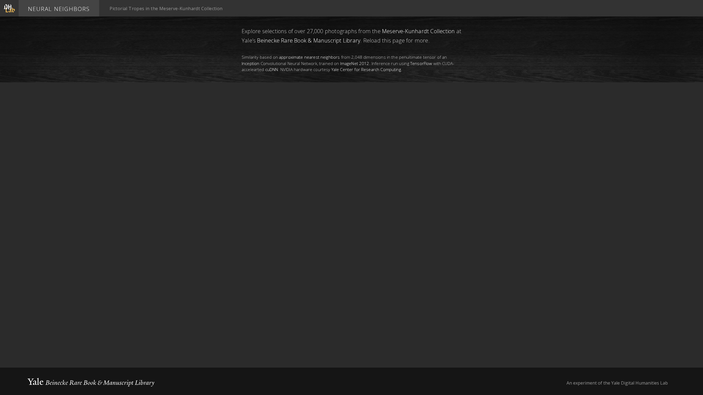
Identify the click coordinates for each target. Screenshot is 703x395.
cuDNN (271, 69)
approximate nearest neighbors (309, 57)
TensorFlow (421, 63)
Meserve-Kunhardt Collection (418, 31)
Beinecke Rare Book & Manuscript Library (308, 40)
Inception (251, 63)
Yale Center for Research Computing (366, 69)
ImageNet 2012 (354, 63)
